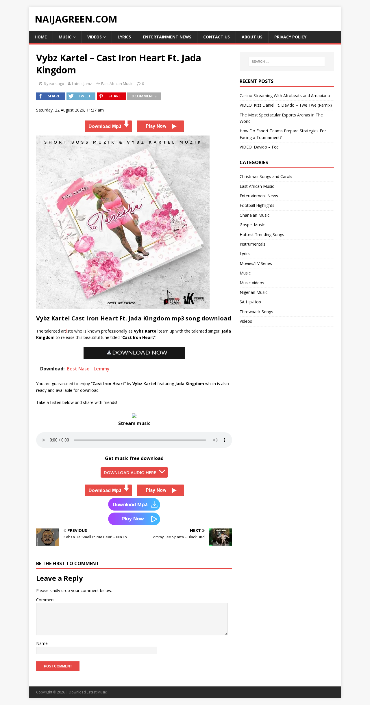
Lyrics (124, 37)
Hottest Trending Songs (262, 234)
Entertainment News (167, 37)
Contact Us (216, 37)
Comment (45, 599)
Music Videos (252, 282)
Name (42, 643)
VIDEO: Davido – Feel (260, 147)
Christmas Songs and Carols (266, 176)
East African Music (117, 83)
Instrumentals (252, 244)
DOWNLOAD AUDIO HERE (130, 472)
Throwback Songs (256, 311)
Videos (94, 37)
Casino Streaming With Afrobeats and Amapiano (285, 95)
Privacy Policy (290, 37)
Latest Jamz (82, 83)
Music (65, 37)
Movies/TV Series (256, 263)
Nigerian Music (253, 292)
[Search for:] (286, 61)
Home (41, 37)
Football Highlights (257, 205)
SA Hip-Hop (250, 302)
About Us (252, 37)
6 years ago (54, 83)
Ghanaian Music (254, 215)
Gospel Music (252, 224)
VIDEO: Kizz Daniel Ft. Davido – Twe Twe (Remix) (286, 105)
